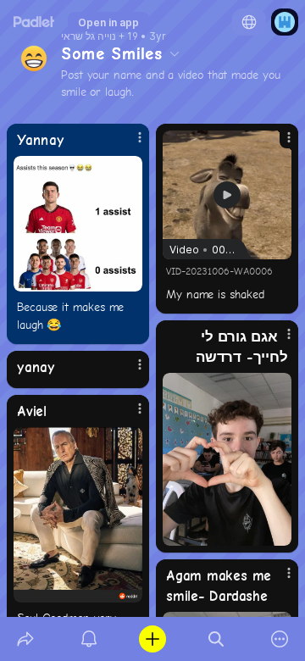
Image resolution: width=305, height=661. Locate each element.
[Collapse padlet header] (174, 53)
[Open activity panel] (88, 639)
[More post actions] (128, 144)
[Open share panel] (25, 639)
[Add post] (152, 639)
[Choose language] (249, 22)
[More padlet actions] (280, 639)
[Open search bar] (216, 639)
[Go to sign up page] (284, 22)
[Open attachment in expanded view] (78, 224)
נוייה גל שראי (88, 36)
